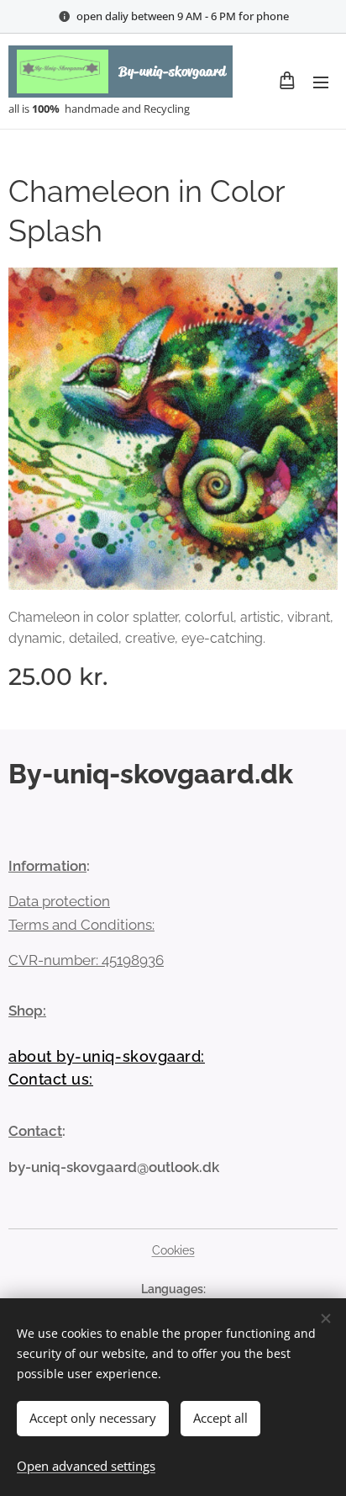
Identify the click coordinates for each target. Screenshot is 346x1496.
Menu (321, 81)
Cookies (173, 1250)
